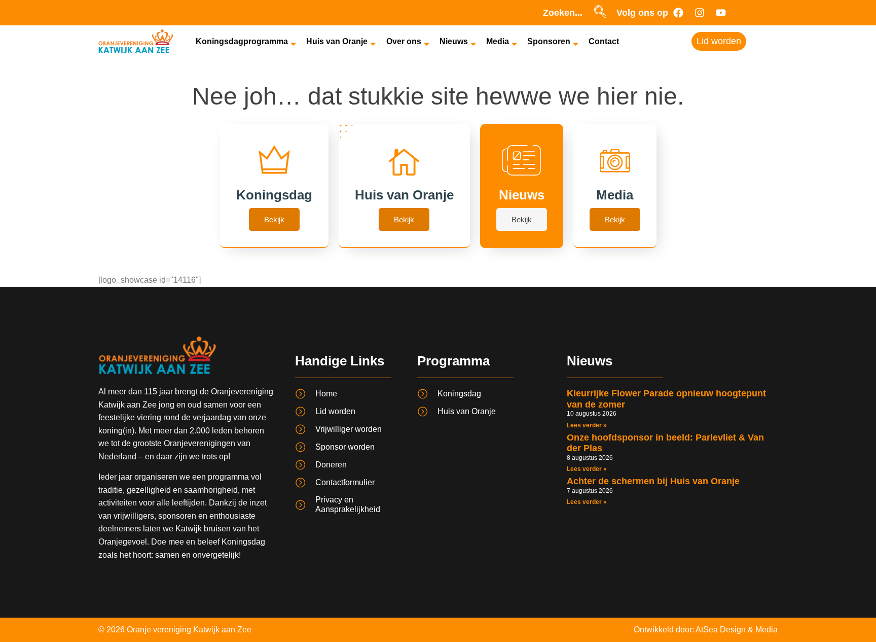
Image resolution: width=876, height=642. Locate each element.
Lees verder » (587, 425)
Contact (604, 41)
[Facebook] (678, 13)
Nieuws (454, 41)
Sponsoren (548, 41)
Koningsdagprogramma (242, 41)
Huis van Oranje (337, 41)
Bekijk (274, 219)
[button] (600, 13)
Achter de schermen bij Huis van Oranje (653, 481)
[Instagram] (700, 13)
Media (497, 41)
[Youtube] (721, 13)
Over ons (403, 41)
